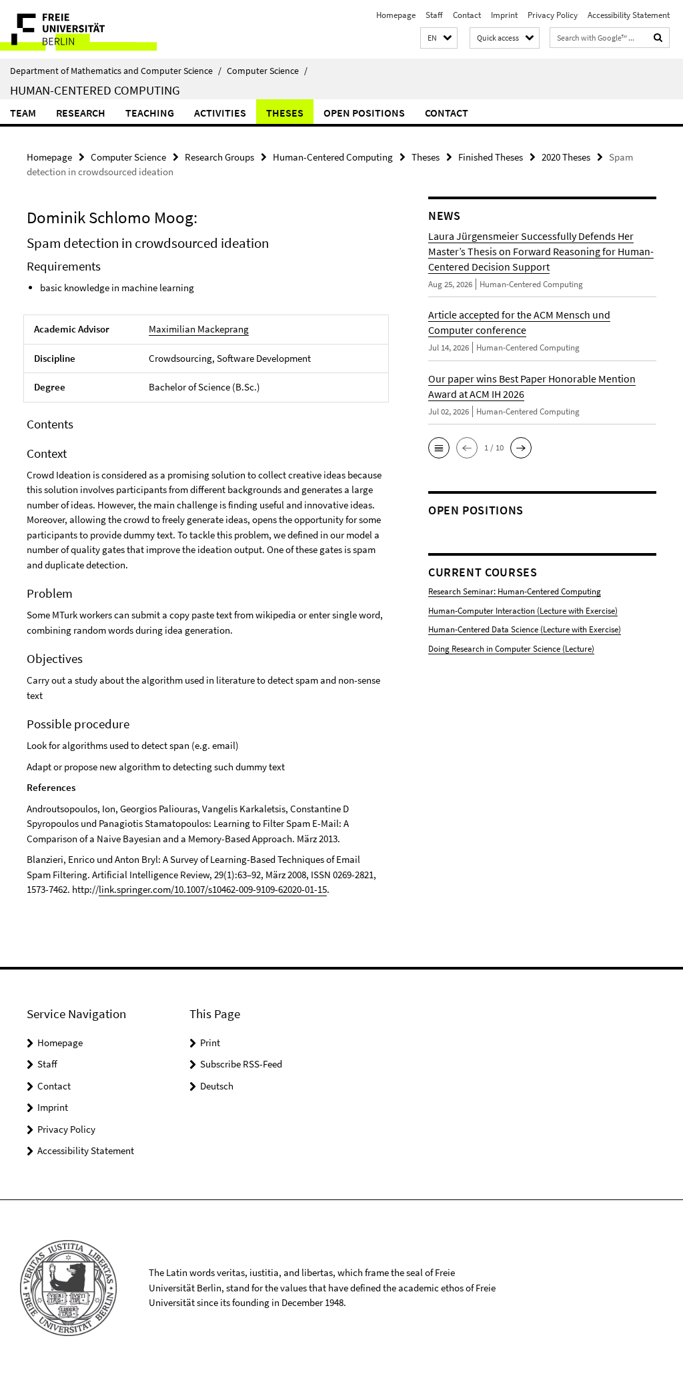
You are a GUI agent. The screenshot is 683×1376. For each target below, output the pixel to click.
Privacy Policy (553, 15)
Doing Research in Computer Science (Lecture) (511, 648)
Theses (284, 112)
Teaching (149, 112)
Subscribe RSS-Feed (241, 1063)
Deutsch (216, 1085)
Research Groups (219, 157)
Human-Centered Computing (95, 90)
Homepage (396, 15)
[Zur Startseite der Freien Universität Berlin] (88, 29)
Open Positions (364, 112)
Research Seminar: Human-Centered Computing (514, 591)
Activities (220, 112)
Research (80, 112)
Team (23, 112)
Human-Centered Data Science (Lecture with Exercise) (524, 629)
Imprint (504, 15)
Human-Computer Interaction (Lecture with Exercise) (523, 610)
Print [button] (210, 1042)
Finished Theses (490, 157)
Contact (467, 15)
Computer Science (267, 70)
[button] (439, 38)
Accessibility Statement (629, 15)
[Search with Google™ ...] (658, 38)
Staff (434, 15)
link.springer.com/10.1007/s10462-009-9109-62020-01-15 (213, 889)
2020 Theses (566, 157)
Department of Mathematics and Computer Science (115, 70)
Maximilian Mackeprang (199, 329)
